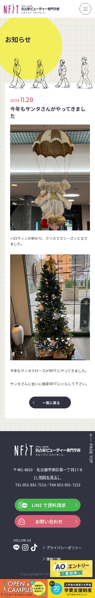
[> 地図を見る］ (47, 477)
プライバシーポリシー (64, 547)
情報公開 (53, 558)
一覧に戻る (51, 402)
